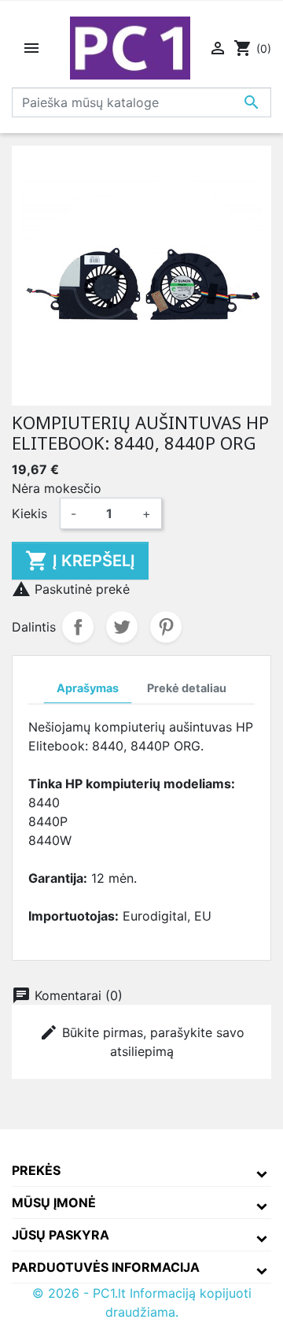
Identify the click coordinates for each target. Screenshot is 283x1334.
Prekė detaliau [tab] (186, 688)
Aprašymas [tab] (88, 688)
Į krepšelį (80, 561)
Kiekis (29, 513)
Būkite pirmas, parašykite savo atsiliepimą (141, 1041)
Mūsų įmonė (54, 1202)
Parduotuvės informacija (106, 1267)
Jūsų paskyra (60, 1235)
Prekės (36, 1170)
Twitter (122, 627)
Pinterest (166, 627)
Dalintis (78, 627)
